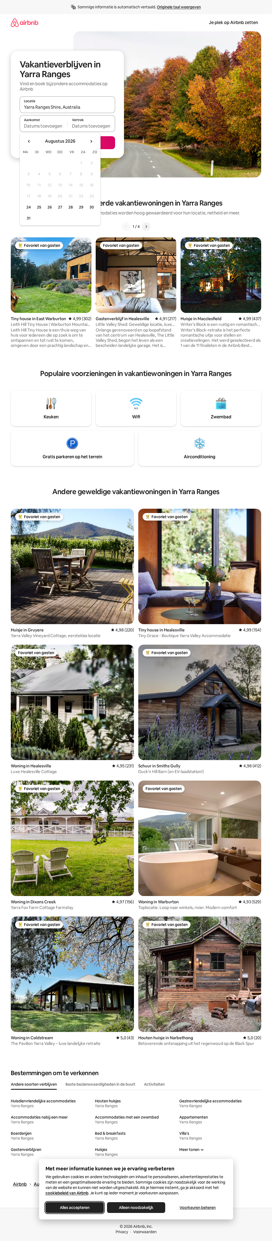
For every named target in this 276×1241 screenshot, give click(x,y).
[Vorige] (126, 226)
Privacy (122, 1231)
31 (28, 218)
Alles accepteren (74, 1207)
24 (28, 207)
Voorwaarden (145, 1231)
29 (81, 207)
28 (70, 207)
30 (91, 207)
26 (49, 207)
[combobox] (67, 107)
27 (60, 207)
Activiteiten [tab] (154, 1084)
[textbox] (43, 126)
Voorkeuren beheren (198, 1207)
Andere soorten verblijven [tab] (34, 1084)
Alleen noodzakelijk (136, 1207)
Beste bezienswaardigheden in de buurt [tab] (100, 1084)
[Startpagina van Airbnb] (24, 22)
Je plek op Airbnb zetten (233, 22)
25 (39, 207)
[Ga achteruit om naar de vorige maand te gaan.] (29, 141)
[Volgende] (146, 226)
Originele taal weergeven (179, 7)
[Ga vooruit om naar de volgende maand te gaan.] (91, 141)
